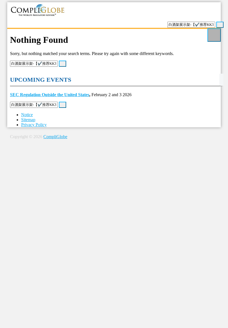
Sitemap (28, 119)
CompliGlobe (55, 136)
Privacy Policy (34, 124)
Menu (214, 35)
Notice (27, 114)
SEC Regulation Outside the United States (49, 94)
